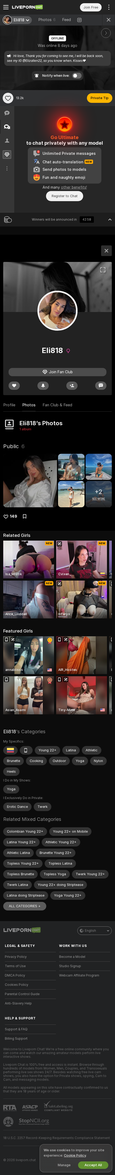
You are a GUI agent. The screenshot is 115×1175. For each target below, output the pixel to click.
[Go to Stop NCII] (34, 1122)
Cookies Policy (16, 985)
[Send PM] (100, 386)
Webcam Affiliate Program (79, 975)
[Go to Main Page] (34, 7)
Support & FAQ (16, 1029)
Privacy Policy (16, 957)
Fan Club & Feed (57, 405)
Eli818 (9, 731)
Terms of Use (15, 966)
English (90, 931)
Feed (66, 19)
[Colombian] (10, 750)
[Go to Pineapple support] (8, 1122)
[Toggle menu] (6, 7)
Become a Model (72, 957)
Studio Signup (70, 966)
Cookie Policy (75, 1155)
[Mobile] (26, 750)
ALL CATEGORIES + (25, 906)
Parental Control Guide (22, 994)
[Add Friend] (72, 386)
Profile (9, 405)
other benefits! (74, 187)
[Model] (106, 250)
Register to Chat (65, 196)
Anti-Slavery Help (18, 1003)
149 (13, 516)
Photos (47, 19)
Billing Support (16, 1038)
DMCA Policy (15, 975)
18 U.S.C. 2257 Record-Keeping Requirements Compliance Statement (56, 1138)
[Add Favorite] (8, 98)
